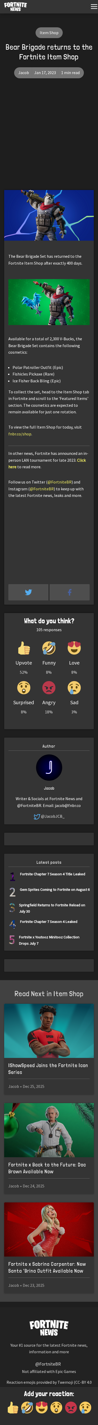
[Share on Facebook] (69, 592)
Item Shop (49, 32)
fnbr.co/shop (19, 433)
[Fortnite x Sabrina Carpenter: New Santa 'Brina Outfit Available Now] (49, 1229)
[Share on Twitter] (28, 592)
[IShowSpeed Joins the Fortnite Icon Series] (49, 1031)
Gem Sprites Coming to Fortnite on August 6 (55, 889)
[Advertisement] (49, 138)
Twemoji (65, 1382)
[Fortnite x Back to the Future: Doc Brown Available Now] (49, 1130)
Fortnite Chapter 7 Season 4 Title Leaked (52, 873)
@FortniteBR (60, 482)
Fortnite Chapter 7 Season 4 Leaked (48, 921)
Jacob (23, 72)
